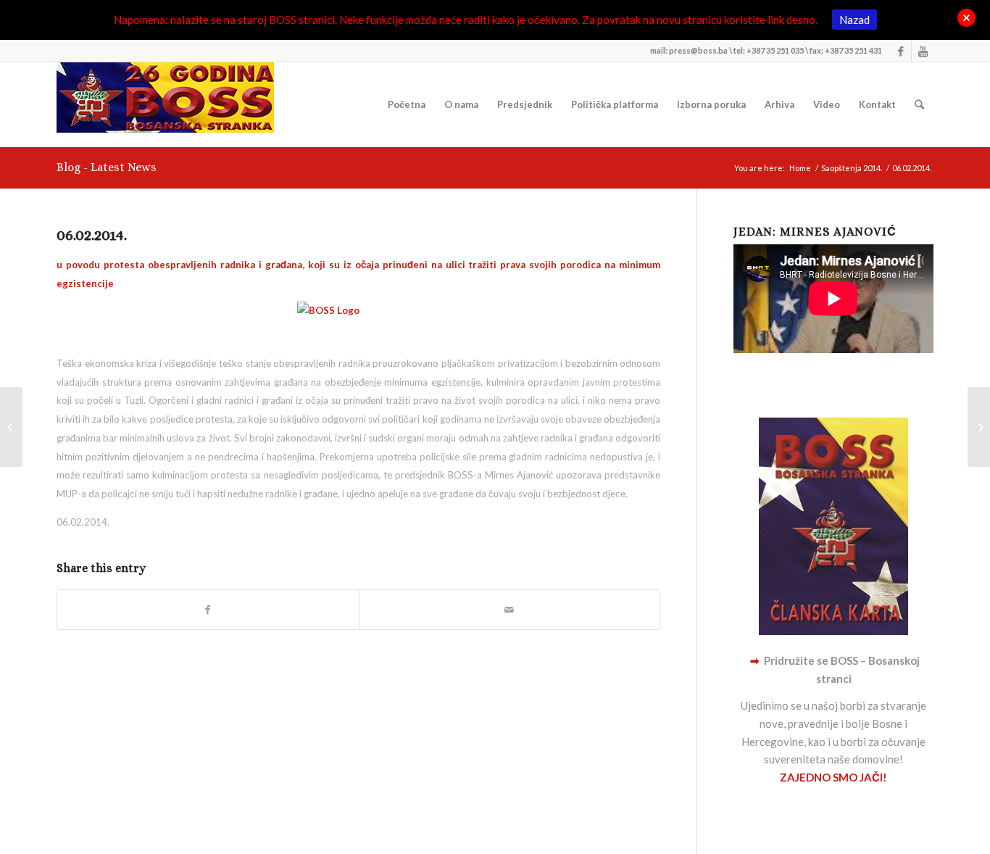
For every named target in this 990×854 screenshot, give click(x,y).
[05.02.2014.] (11, 427)
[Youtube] (922, 51)
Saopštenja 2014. (851, 168)
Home (800, 168)
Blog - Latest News (107, 167)
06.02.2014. (92, 235)
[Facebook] (900, 51)
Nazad (854, 19)
